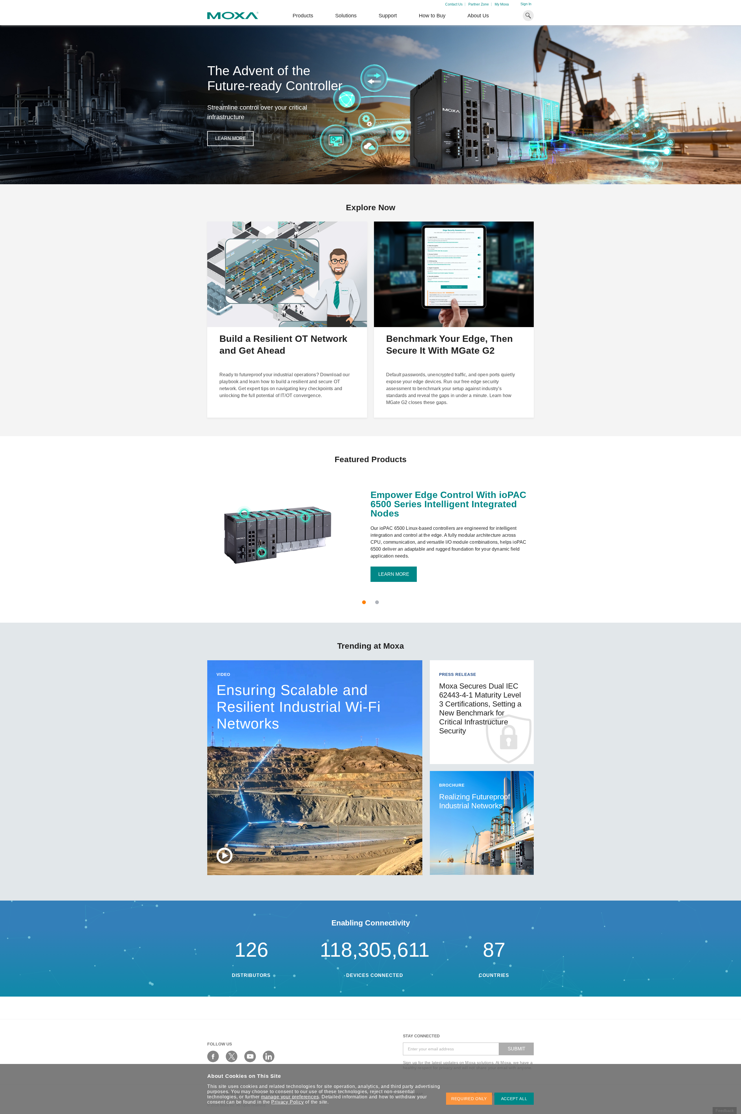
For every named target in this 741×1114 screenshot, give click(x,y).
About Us (478, 16)
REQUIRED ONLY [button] (469, 1098)
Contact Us (454, 4)
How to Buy (432, 16)
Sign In (525, 4)
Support (388, 16)
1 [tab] (364, 602)
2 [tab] (377, 602)
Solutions (346, 16)
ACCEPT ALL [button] (514, 1098)
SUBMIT (516, 1048)
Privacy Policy (287, 1102)
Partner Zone (478, 4)
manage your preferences (290, 1096)
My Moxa (502, 4)
